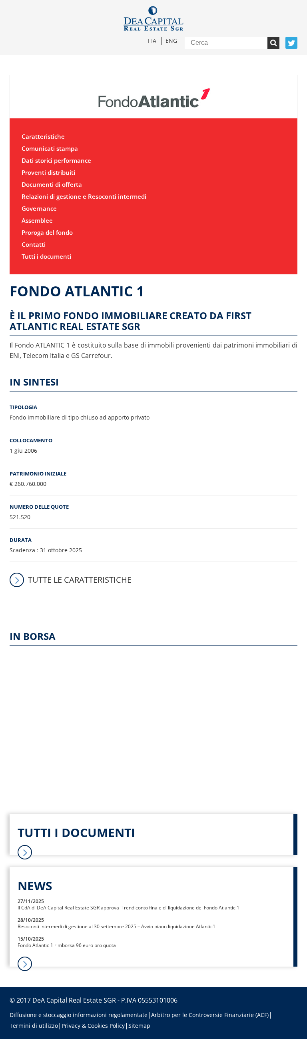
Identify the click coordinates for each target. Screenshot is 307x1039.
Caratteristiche (43, 136)
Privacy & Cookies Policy (93, 1025)
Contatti (34, 244)
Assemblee (37, 220)
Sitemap (139, 1025)
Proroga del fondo (47, 232)
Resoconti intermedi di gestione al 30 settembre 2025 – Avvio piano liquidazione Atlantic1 (116, 926)
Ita (152, 40)
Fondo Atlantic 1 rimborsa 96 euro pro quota (67, 945)
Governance (39, 208)
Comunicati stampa (50, 148)
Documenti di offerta (52, 184)
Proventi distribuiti (48, 172)
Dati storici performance (56, 160)
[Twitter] (291, 43)
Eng (171, 40)
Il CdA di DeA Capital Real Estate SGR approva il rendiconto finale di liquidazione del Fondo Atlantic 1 (128, 907)
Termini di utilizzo (34, 1025)
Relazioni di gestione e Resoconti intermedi (84, 196)
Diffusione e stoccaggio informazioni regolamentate (79, 1015)
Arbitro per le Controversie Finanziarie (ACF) (210, 1015)
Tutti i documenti (46, 256)
